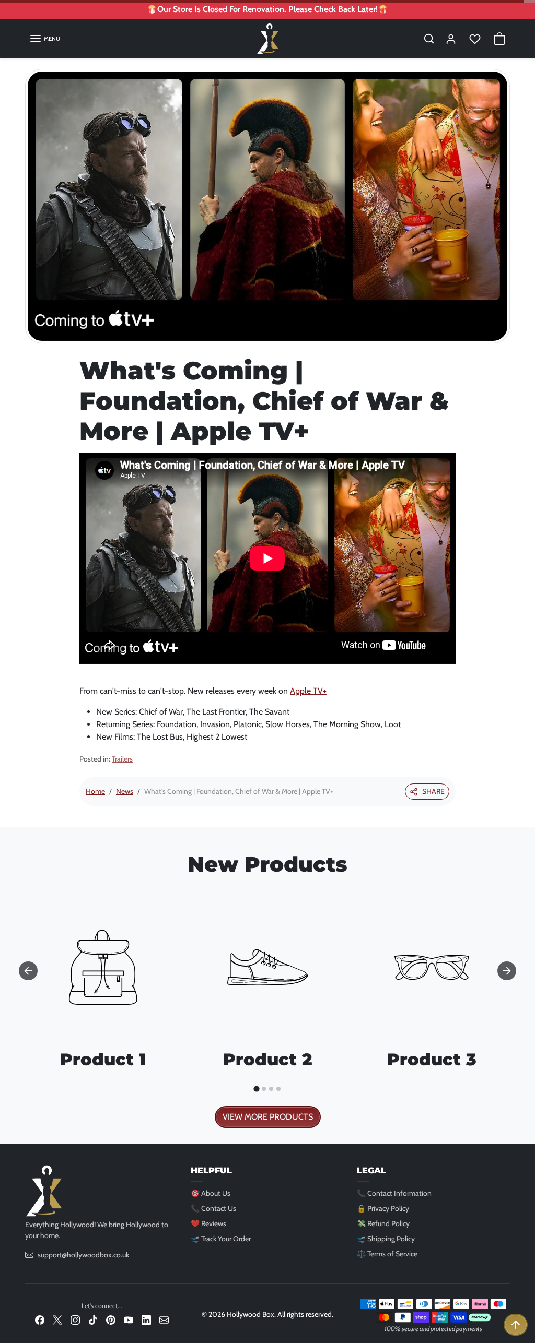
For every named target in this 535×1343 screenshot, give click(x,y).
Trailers (122, 759)
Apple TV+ (308, 691)
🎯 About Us (210, 1193)
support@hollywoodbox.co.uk (83, 1254)
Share (433, 791)
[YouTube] (128, 1319)
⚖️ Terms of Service (387, 1253)
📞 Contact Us (213, 1208)
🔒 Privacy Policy (383, 1208)
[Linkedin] (146, 1319)
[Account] (451, 38)
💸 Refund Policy (383, 1223)
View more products (268, 1117)
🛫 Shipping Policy (386, 1238)
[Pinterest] (111, 1319)
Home (95, 791)
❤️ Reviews (208, 1223)
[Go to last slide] (28, 970)
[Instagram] (75, 1319)
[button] (44, 38)
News (124, 791)
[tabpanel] (267, 1006)
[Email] (164, 1319)
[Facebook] (40, 1319)
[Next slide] (506, 970)
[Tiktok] (93, 1319)
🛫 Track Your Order (221, 1238)
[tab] (256, 1089)
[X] (57, 1319)
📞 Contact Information (394, 1193)
